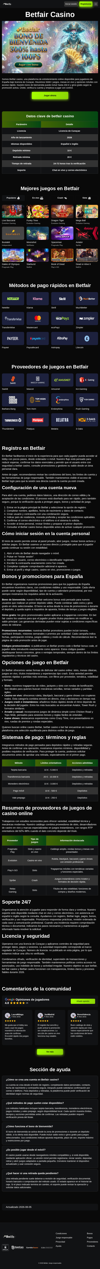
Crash (60, 198)
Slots (84, 198)
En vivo (35, 198)
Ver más (50, 1052)
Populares (11, 198)
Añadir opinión (83, 1001)
